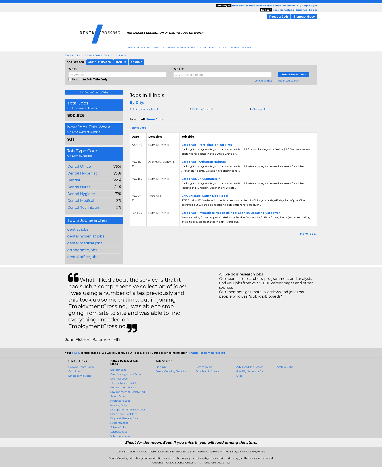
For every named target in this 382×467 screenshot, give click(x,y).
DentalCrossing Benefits (171, 371)
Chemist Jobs (119, 378)
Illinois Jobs (154, 119)
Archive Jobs (285, 366)
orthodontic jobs (82, 250)
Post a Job (278, 16)
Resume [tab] (136, 62)
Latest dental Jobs (79, 375)
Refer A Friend (241, 47)
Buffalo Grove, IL (203, 109)
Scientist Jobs (118, 431)
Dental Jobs (72, 55)
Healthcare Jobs (120, 400)
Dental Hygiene (81, 194)
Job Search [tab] (75, 62)
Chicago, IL (259, 109)
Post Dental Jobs (212, 47)
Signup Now (304, 16)
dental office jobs (82, 257)
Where (178, 68)
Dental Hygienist (82, 173)
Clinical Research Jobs (124, 383)
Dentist (73, 180)
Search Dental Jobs (143, 47)
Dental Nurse (79, 187)
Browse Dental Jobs (178, 47)
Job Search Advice (207, 371)
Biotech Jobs (118, 369)
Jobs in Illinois (147, 95)
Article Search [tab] (99, 62)
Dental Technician (83, 207)
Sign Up (161, 366)
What (72, 68)
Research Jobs (119, 422)
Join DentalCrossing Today (94, 92)
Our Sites (74, 371)
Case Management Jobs (125, 374)
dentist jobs (78, 229)
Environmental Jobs (123, 387)
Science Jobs (118, 427)
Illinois (122, 55)
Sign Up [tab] (120, 62)
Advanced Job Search (250, 366)
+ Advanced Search (287, 80)
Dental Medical (80, 201)
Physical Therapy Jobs (124, 418)
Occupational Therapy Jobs (127, 409)
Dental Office (79, 166)
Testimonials (204, 366)
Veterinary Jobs (120, 436)
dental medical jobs (85, 243)
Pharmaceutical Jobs (123, 414)
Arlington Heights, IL (145, 109)
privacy (76, 352)
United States (263, 80)
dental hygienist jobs (86, 236)
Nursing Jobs (118, 405)
